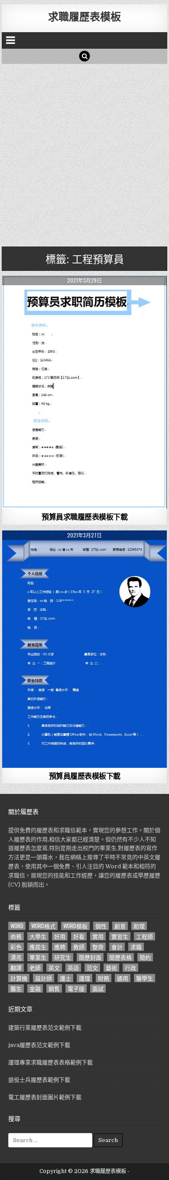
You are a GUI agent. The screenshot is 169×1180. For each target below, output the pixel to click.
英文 (54, 967)
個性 (101, 926)
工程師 (144, 936)
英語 (73, 967)
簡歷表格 (120, 957)
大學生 (37, 936)
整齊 (98, 947)
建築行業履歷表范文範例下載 (44, 1027)
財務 (103, 978)
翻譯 (16, 967)
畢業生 (37, 957)
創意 (120, 926)
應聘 (59, 947)
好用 (59, 936)
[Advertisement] (84, 153)
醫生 (16, 988)
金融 (35, 988)
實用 (98, 936)
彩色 (16, 947)
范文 (92, 967)
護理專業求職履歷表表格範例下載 (50, 1062)
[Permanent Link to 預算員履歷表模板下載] (84, 649)
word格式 (43, 926)
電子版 (76, 988)
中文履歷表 (84, 296)
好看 (78, 936)
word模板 (75, 926)
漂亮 (16, 957)
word (16, 926)
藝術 (111, 967)
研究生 (62, 957)
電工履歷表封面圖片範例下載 (44, 1097)
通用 (122, 978)
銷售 (54, 988)
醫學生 (144, 978)
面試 (98, 988)
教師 (78, 947)
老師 (35, 967)
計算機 (18, 978)
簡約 (145, 957)
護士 (65, 978)
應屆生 (37, 947)
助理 (139, 926)
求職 (136, 947)
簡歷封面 (90, 957)
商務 (16, 936)
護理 (84, 978)
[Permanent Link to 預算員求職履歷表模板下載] (84, 392)
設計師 (43, 978)
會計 (117, 947)
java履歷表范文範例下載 (39, 1045)
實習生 (119, 936)
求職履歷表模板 (84, 16)
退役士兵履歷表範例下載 (39, 1080)
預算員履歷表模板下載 (84, 775)
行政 (130, 967)
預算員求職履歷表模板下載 (84, 516)
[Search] (84, 56)
